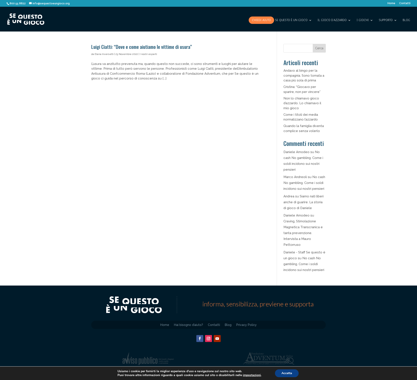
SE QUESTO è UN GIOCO (291, 20)
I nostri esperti (148, 54)
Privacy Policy (246, 324)
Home (391, 3)
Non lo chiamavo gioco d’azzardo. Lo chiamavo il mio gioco (302, 103)
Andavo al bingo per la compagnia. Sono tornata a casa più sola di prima (303, 75)
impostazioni (252, 375)
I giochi (363, 20)
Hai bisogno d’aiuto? (188, 324)
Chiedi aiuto (261, 20)
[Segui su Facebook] (199, 338)
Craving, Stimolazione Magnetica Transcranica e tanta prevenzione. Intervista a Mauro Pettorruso (303, 233)
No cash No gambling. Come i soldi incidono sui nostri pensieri (304, 183)
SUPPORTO (386, 20)
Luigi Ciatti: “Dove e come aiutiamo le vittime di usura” (142, 46)
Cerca (319, 48)
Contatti (404, 3)
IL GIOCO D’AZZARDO (332, 20)
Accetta (286, 373)
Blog (406, 20)
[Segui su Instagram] (208, 338)
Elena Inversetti (104, 54)
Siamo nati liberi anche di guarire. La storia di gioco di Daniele (303, 202)
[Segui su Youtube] (217, 338)
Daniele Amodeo (296, 152)
